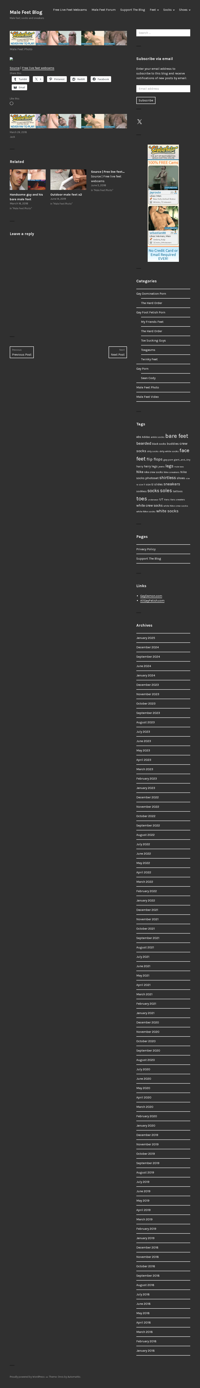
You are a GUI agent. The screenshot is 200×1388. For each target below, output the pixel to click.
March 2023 (144, 769)
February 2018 (146, 1341)
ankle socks (157, 437)
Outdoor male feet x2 (66, 194)
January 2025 (145, 638)
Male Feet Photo (21, 49)
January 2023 (145, 788)
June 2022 (143, 853)
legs (169, 465)
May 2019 (142, 1200)
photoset (152, 478)
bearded (143, 443)
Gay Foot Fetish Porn (150, 312)
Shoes (183, 10)
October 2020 (146, 1041)
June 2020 (143, 1078)
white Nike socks (145, 511)
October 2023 (145, 703)
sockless (141, 491)
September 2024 (148, 656)
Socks (167, 10)
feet (141, 458)
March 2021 (144, 994)
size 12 (150, 484)
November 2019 (147, 1144)
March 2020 (144, 1107)
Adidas (146, 437)
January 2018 (145, 1350)
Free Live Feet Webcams (70, 10)
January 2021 (145, 1013)
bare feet (176, 436)
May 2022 (143, 863)
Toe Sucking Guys (153, 340)
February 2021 (146, 1003)
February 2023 (146, 778)
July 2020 (143, 1069)
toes (141, 498)
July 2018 (143, 1294)
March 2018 (144, 1332)
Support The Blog (132, 10)
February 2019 (146, 1229)
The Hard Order (151, 303)
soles (166, 490)
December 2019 (147, 1135)
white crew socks (149, 505)
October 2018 (145, 1266)
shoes (181, 478)
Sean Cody (148, 378)
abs (138, 437)
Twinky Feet (149, 359)
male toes (179, 466)
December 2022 (147, 797)
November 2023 (147, 694)
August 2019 (145, 1172)
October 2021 (145, 928)
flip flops (154, 459)
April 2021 (143, 985)
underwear (153, 499)
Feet (153, 10)
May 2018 (143, 1313)
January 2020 (145, 1125)
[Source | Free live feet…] (109, 181)
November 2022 (147, 806)
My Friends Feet (152, 322)
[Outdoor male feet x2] (68, 179)
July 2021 (142, 957)
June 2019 (143, 1191)
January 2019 (145, 1238)
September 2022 (148, 825)
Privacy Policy (145, 549)
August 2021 (145, 947)
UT (161, 499)
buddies (173, 443)
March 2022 (144, 882)
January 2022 (145, 900)
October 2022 (145, 816)
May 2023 (143, 750)
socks (153, 490)
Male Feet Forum (104, 10)
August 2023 (145, 722)
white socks (167, 511)
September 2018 (148, 1275)
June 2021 (143, 966)
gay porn (168, 459)
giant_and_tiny (182, 460)
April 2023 (143, 760)
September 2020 (148, 1050)
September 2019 (147, 1163)
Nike (139, 472)
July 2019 (142, 1182)
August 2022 (145, 835)
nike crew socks (153, 472)
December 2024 (147, 647)
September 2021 (147, 938)
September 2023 (148, 713)
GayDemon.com (151, 596)
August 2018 (145, 1285)
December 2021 (147, 910)
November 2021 (147, 919)
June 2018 (143, 1304)
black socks (159, 443)
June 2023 (143, 741)
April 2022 (143, 872)
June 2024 (143, 666)
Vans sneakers (177, 499)
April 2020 (143, 1097)
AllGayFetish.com (152, 600)
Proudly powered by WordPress (27, 1376)
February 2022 (146, 891)
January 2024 (145, 675)
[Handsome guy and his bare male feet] (28, 179)
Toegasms (148, 350)
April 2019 (143, 1210)
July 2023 (143, 731)
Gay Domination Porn (151, 293)
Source (15, 68)
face (184, 450)
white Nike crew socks (175, 505)
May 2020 (143, 1088)
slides (158, 484)
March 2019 (144, 1219)
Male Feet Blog (26, 12)
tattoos (178, 491)
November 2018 (147, 1257)
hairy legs (151, 466)
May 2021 (142, 975)
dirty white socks (169, 451)
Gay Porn (142, 368)
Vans (167, 499)
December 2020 (147, 1022)
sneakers (171, 484)
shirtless (167, 477)
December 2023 (147, 685)
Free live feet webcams (38, 68)
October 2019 (145, 1153)
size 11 (142, 484)
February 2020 (146, 1116)
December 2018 (147, 1247)
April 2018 (143, 1322)
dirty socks (153, 451)
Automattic (74, 1376)
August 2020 (145, 1060)
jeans (161, 466)
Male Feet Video (147, 397)
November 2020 (147, 1032)
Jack (12, 136)
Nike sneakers (171, 472)
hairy (139, 466)
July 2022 (143, 844)
